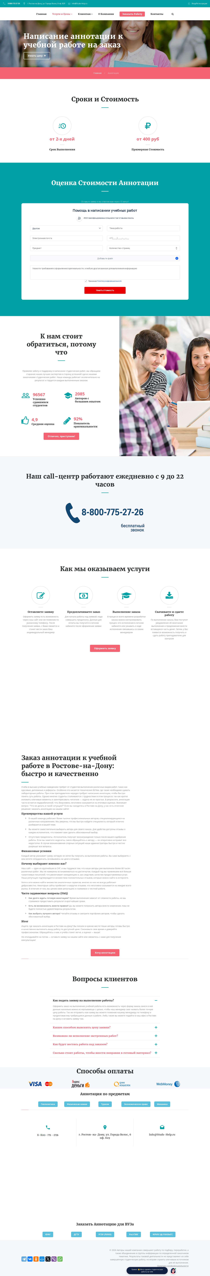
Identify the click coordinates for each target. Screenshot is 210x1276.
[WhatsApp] (60, 1259)
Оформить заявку (105, 648)
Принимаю (105, 281)
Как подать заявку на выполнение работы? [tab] (83, 1000)
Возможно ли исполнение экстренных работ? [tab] (85, 1036)
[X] (48, 1259)
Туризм (105, 1104)
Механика (162, 1104)
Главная (41, 14)
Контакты (157, 14)
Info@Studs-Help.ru (79, 3)
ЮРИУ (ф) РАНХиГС (163, 1234)
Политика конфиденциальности (173, 1265)
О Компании (106, 14)
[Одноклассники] (36, 1259)
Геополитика (48, 1104)
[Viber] (54, 1259)
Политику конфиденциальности (109, 281)
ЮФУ (47, 1234)
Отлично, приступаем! (61, 436)
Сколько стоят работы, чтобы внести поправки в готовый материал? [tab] (102, 1053)
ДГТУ (76, 1234)
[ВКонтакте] (30, 1259)
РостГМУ (133, 1234)
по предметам (116, 1094)
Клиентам (84, 14)
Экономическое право (136, 1104)
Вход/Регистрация (199, 3)
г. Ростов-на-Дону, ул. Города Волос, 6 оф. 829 (46, 3)
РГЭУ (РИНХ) (105, 1234)
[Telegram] (24, 1259)
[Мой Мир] (42, 1259)
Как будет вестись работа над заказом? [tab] (80, 1044)
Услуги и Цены (61, 14)
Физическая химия (77, 1104)
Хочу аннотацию (105, 952)
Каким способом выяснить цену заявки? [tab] (81, 1027)
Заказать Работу (132, 14)
